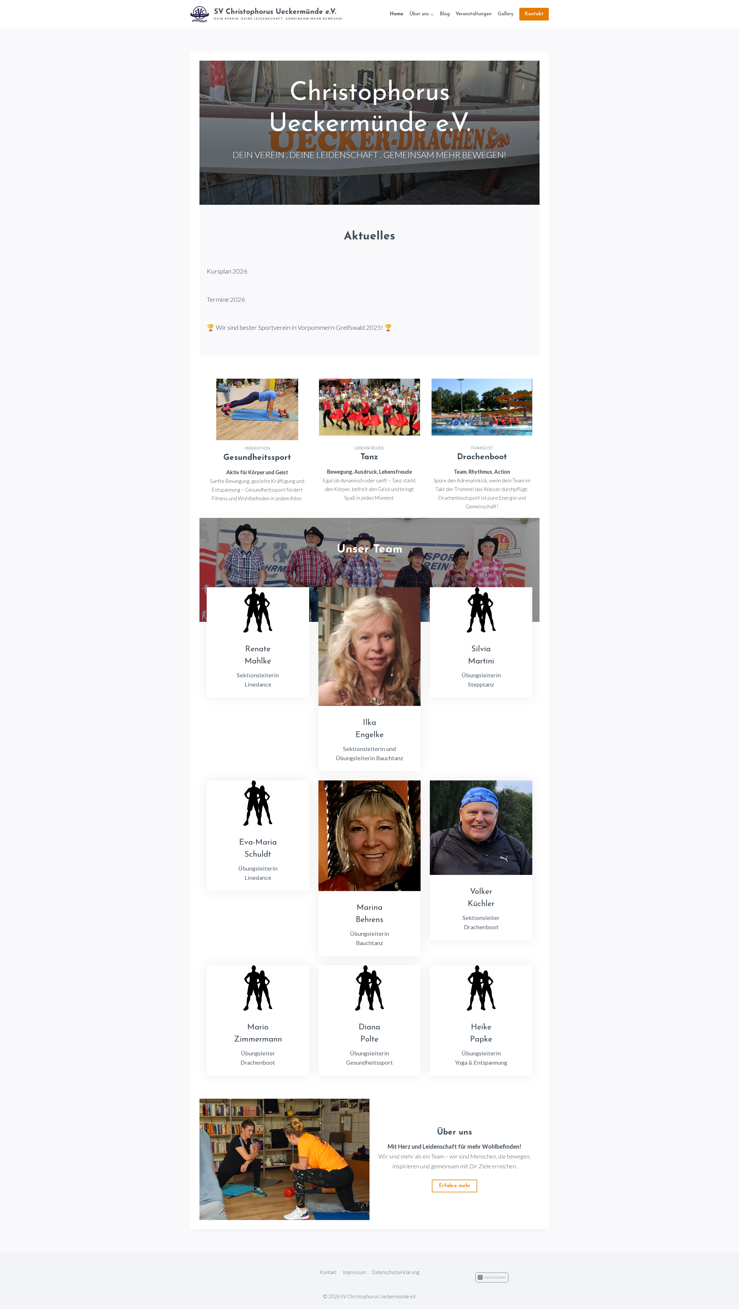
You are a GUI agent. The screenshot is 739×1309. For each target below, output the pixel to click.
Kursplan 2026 (227, 271)
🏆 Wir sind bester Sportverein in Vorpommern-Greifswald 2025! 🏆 (299, 327)
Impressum (354, 1272)
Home (396, 14)
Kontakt (534, 14)
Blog (445, 14)
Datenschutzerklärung (395, 1272)
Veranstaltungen (474, 14)
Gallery (506, 14)
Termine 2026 (226, 299)
